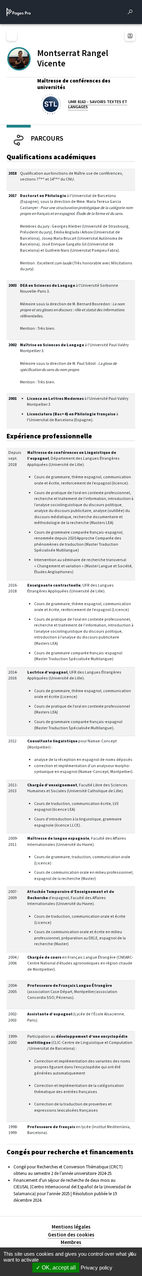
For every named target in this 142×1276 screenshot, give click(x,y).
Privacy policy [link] (96, 1267)
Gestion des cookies (71, 1234)
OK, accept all (58, 1267)
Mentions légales (71, 1226)
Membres (71, 1242)
